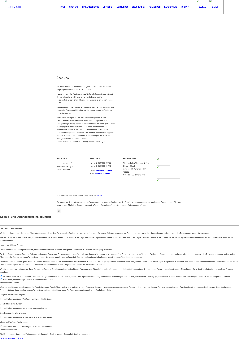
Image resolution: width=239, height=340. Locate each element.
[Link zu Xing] (228, 7)
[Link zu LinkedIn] (232, 7)
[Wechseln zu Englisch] (193, 7)
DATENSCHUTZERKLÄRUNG (12, 338)
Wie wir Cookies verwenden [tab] (11, 228)
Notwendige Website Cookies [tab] (11, 245)
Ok (59, 211)
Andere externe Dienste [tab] (9, 282)
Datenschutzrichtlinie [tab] (8, 329)
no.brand (100, 195)
